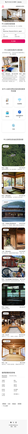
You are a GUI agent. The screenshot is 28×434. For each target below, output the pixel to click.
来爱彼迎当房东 (20, 6)
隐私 (12, 426)
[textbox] (7, 36)
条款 (15, 426)
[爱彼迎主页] (3, 6)
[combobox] (13, 31)
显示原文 (19, 2)
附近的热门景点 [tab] (13, 375)
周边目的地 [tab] (4, 375)
